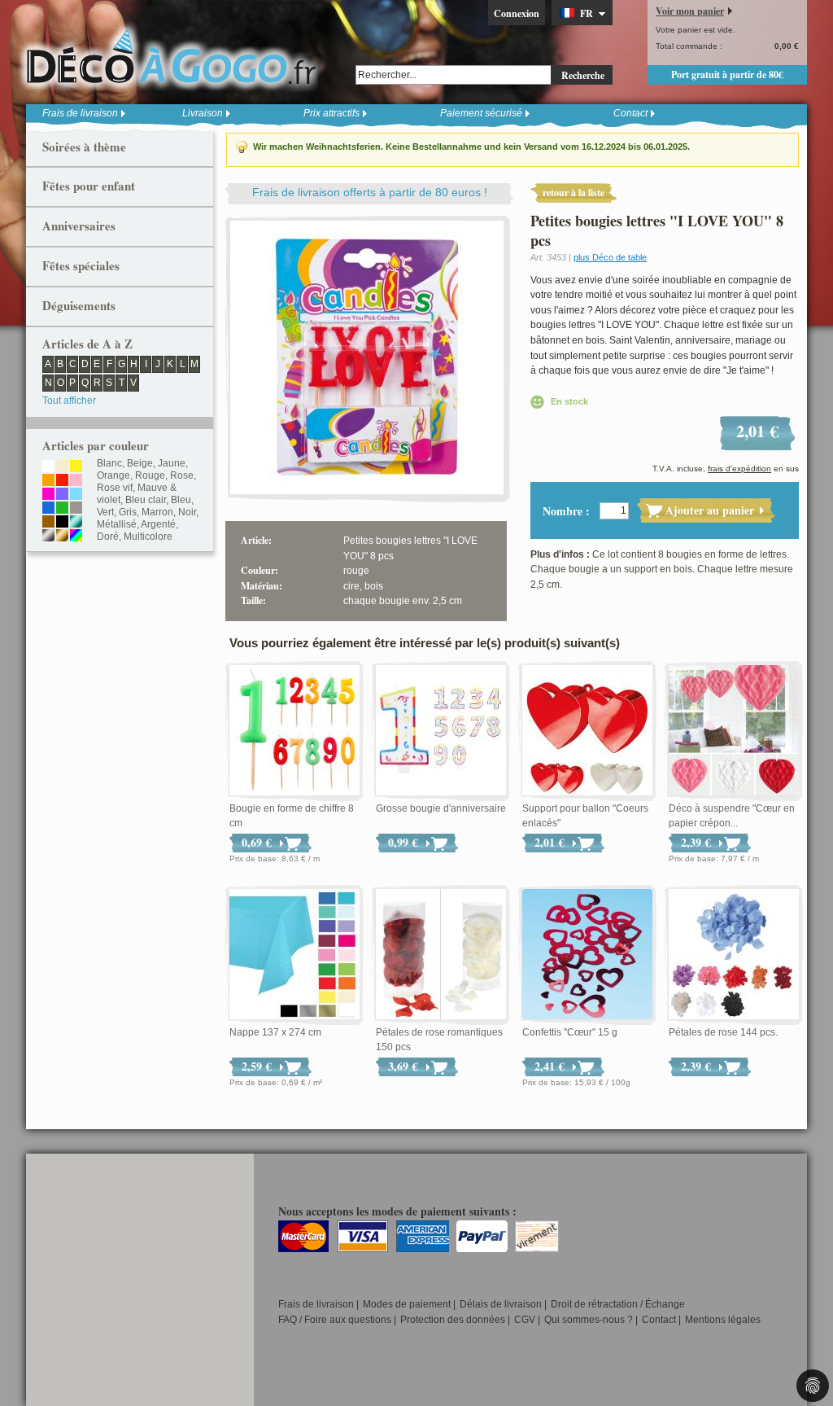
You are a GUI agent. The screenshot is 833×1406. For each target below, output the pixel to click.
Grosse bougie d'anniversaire (441, 808)
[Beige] (62, 467)
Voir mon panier (690, 11)
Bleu (181, 500)
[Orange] (48, 481)
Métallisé (117, 524)
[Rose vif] (48, 495)
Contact (630, 113)
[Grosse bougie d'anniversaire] (441, 731)
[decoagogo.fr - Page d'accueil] (176, 56)
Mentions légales (723, 1319)
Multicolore (148, 536)
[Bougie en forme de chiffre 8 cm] (294, 731)
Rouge (150, 475)
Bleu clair (145, 500)
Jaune (171, 463)
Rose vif (115, 487)
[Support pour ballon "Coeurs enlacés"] (587, 731)
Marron (157, 512)
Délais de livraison (501, 1304)
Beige (140, 463)
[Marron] (48, 522)
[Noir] (62, 522)
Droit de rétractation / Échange (618, 1304)
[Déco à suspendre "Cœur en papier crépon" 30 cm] (734, 731)
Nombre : (566, 510)
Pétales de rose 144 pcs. (723, 1032)
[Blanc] (48, 467)
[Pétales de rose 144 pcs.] (734, 955)
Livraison (202, 113)
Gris (128, 512)
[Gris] (76, 509)
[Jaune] (76, 467)
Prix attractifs (331, 113)
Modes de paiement (407, 1304)
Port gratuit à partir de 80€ (727, 74)
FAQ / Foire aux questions (334, 1319)
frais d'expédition (739, 468)
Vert (105, 512)
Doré (108, 536)
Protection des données (452, 1319)
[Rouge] (62, 481)
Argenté (158, 524)
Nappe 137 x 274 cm (275, 1032)
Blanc (109, 463)
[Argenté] (48, 536)
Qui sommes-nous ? (588, 1319)
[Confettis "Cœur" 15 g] (587, 955)
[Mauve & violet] (62, 495)
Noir (187, 512)
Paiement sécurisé (481, 113)
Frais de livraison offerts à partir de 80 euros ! (369, 192)
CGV (524, 1319)
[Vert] (62, 509)
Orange (113, 475)
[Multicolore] (76, 536)
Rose (182, 475)
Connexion (516, 13)
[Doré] (62, 536)
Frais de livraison (80, 113)
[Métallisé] (76, 522)
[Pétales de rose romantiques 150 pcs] (441, 955)
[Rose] (76, 481)
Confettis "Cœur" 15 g (569, 1032)
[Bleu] (48, 509)
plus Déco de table (610, 257)
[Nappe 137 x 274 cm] (294, 955)
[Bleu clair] (76, 495)
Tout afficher (69, 400)
